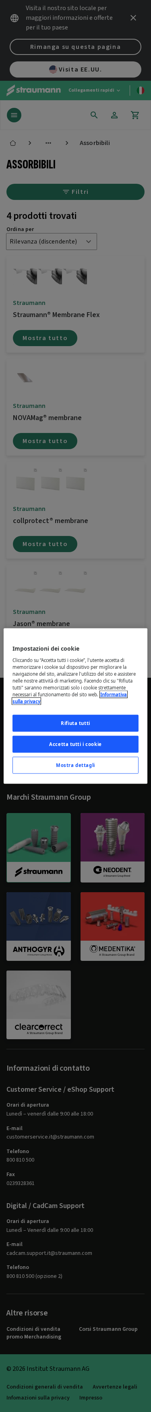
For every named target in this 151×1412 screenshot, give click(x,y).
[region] (75, 706)
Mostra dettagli (75, 765)
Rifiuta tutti (75, 723)
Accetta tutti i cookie (75, 744)
